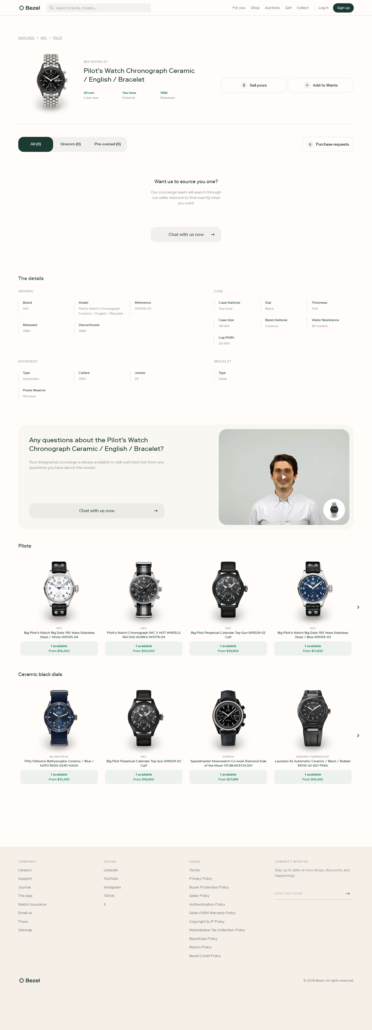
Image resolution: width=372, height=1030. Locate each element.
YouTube (111, 879)
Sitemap (25, 930)
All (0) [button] (36, 144)
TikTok (109, 896)
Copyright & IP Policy (207, 922)
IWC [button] (44, 38)
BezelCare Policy (203, 939)
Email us (25, 913)
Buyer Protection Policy (209, 887)
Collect (303, 8)
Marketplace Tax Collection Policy (217, 930)
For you (239, 8)
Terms (194, 870)
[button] (343, 8)
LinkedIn (111, 870)
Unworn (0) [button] (70, 144)
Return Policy (200, 947)
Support (25, 879)
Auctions (272, 8)
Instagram (112, 887)
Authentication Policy (207, 904)
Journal (24, 887)
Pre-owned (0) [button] (107, 144)
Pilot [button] (57, 38)
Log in (324, 8)
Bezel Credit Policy (205, 956)
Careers (25, 870)
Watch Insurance (32, 904)
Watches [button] (26, 38)
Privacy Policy (200, 879)
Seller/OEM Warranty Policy (212, 913)
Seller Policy (199, 896)
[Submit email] (347, 893)
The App (25, 896)
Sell (288, 8)
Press (23, 922)
